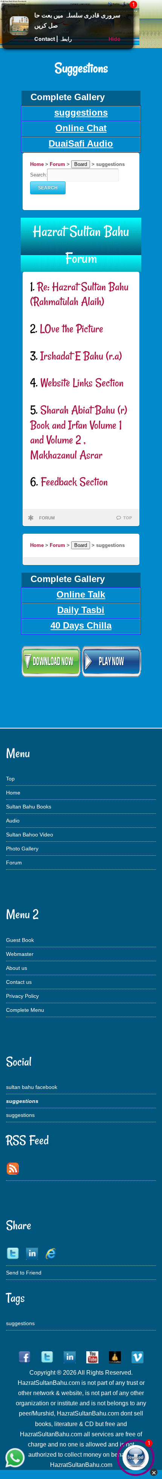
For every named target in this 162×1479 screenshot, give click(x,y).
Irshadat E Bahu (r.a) (81, 356)
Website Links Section (82, 382)
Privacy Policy (22, 996)
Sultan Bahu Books (28, 807)
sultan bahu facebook (31, 1087)
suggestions (20, 1115)
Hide (114, 39)
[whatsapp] (15, 1458)
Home (37, 164)
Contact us (19, 982)
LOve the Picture (71, 328)
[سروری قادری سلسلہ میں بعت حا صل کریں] (19, 33)
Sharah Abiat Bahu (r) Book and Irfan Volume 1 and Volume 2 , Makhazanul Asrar (78, 432)
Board (80, 164)
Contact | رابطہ (53, 39)
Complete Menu (25, 1010)
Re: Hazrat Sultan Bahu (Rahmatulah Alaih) (79, 294)
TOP (127, 518)
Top (10, 779)
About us (16, 968)
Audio (13, 821)
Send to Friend (23, 1273)
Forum (57, 164)
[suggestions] (81, 677)
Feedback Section (74, 481)
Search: (38, 175)
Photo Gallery (22, 849)
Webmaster (20, 954)
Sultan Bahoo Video (29, 835)
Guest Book (20, 940)
